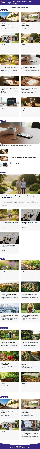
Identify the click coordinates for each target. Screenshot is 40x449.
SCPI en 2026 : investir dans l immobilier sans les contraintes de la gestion (29, 434)
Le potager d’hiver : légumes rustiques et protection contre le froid (9, 316)
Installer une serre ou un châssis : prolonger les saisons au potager (9, 295)
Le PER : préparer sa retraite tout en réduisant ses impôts (9, 68)
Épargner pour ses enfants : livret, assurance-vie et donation (9, 89)
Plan (17, 447)
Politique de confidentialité (25, 447)
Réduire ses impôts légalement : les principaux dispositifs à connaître (29, 89)
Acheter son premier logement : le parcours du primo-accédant (9, 46)
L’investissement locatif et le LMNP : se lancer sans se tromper (9, 25)
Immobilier (30, 1)
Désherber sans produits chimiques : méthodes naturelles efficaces (29, 295)
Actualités (4, 10)
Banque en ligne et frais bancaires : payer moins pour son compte (29, 68)
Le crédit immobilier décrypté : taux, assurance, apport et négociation (29, 25)
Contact (20, 447)
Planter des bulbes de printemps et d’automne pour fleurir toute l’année (29, 316)
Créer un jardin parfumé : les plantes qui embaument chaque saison (30, 364)
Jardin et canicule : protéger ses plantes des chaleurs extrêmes (28, 385)
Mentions (15, 447)
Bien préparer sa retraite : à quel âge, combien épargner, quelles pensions (29, 46)
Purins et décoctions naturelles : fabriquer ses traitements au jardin (8, 385)
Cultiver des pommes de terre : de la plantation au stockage (29, 273)
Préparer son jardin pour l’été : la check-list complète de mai (8, 343)
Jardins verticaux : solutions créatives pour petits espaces (29, 343)
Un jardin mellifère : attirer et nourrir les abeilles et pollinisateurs (9, 273)
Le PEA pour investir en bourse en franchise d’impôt (9, 109)
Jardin (3, 258)
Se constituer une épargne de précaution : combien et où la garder (29, 110)
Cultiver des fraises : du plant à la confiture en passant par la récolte (9, 364)
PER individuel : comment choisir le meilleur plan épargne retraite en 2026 (30, 223)
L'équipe (11, 447)
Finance (14, 1)
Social (19, 1)
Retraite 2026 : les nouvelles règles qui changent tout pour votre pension (9, 246)
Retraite (24, 1)
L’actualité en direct (15, 3)
